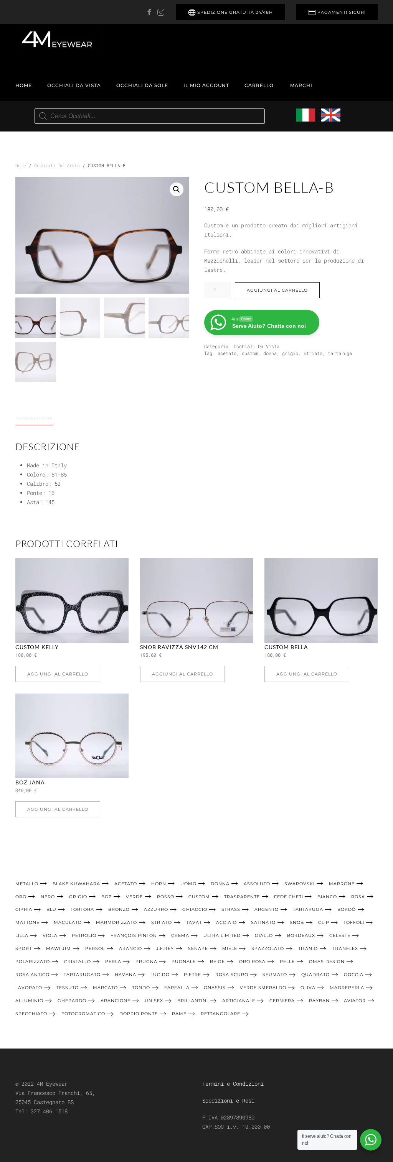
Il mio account (206, 85)
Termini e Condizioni (233, 1083)
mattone (27, 922)
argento (266, 909)
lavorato (28, 987)
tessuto (67, 987)
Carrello (259, 85)
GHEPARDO (72, 1000)
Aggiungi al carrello (277, 290)
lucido (160, 974)
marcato (105, 987)
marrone (342, 883)
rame (179, 1013)
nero (48, 896)
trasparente (242, 896)
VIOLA (50, 935)
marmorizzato (116, 922)
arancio (130, 948)
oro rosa (252, 961)
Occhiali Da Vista (74, 85)
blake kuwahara (76, 883)
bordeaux (301, 935)
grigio (290, 353)
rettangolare (220, 1013)
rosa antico (32, 974)
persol (95, 948)
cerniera (282, 1000)
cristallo (77, 961)
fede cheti (288, 896)
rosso (165, 896)
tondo (141, 987)
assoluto (257, 883)
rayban (319, 1000)
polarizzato (32, 961)
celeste (339, 935)
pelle (287, 961)
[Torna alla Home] (58, 39)
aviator (355, 1000)
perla (113, 961)
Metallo (26, 883)
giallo (264, 935)
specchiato (31, 1013)
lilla (21, 935)
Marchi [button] (301, 85)
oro (20, 896)
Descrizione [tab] (34, 418)
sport (23, 948)
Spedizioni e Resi (228, 1100)
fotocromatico (83, 1013)
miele (229, 948)
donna (270, 353)
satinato (263, 922)
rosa (358, 896)
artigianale (238, 1000)
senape (198, 948)
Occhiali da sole (142, 85)
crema (180, 935)
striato (313, 353)
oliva (308, 987)
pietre (192, 974)
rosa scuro (231, 974)
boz (106, 896)
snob (297, 922)
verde (134, 896)
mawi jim (58, 948)
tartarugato (82, 974)
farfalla (177, 987)
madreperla (347, 987)
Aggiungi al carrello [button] (57, 674)
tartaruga (340, 353)
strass (230, 909)
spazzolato (267, 948)
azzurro (156, 909)
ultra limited (222, 935)
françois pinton (134, 935)
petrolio (84, 935)
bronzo (119, 909)
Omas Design (327, 961)
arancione (115, 1000)
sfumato (275, 974)
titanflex (345, 948)
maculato (68, 922)
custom (250, 353)
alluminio (29, 1000)
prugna (146, 961)
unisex (154, 1000)
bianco (327, 896)
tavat (194, 922)
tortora (82, 909)
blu (51, 909)
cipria (23, 909)
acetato (227, 353)
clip (323, 922)
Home (23, 85)
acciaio (226, 922)
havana (125, 974)
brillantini (192, 1000)
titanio (308, 948)
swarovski (299, 883)
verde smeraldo (263, 987)
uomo (188, 883)
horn (158, 883)
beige (217, 961)
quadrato (315, 974)
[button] (176, 189)
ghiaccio (194, 909)
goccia (353, 974)
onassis (215, 987)
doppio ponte (138, 1013)
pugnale (184, 961)
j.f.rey (165, 948)
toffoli (353, 922)
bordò (346, 909)
